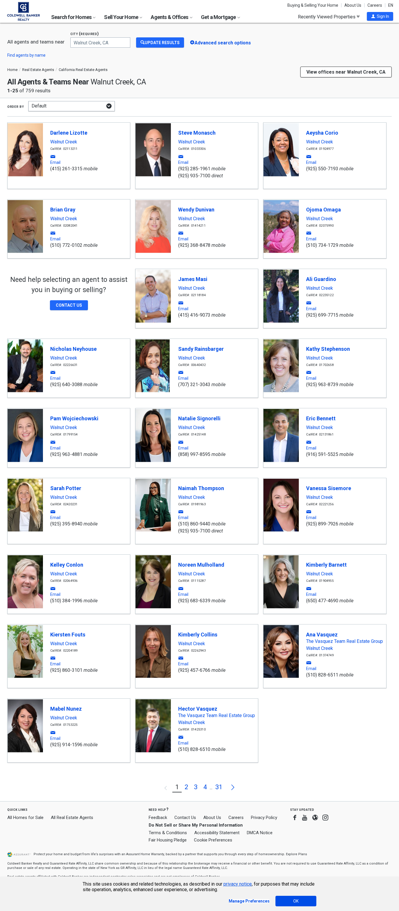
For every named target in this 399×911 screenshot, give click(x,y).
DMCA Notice (260, 832)
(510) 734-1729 (322, 245)
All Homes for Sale (25, 817)
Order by (15, 106)
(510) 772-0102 (66, 245)
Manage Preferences (249, 901)
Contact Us (185, 817)
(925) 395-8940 (66, 524)
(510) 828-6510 (194, 749)
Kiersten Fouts (67, 634)
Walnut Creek (63, 142)
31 (218, 787)
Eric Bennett (321, 418)
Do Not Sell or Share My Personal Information (196, 825)
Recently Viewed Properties (327, 16)
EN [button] (390, 5)
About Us (352, 5)
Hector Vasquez (197, 709)
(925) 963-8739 (322, 384)
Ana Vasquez (322, 634)
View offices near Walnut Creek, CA (346, 72)
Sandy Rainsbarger (201, 349)
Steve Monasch (197, 133)
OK (296, 901)
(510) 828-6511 (322, 675)
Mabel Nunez (66, 709)
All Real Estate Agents (72, 817)
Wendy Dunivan (196, 210)
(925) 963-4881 (66, 454)
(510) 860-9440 (194, 524)
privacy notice (237, 884)
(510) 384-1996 (66, 600)
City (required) (84, 34)
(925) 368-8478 (194, 245)
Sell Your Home (121, 17)
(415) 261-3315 (66, 168)
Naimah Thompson (201, 488)
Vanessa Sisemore (328, 488)
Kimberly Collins (197, 634)
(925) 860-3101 (66, 670)
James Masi (192, 279)
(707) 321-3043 (194, 384)
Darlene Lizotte (68, 133)
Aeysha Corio (322, 133)
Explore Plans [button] (296, 854)
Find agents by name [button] (26, 55)
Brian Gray (62, 210)
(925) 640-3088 (66, 384)
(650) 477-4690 (322, 600)
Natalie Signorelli (199, 418)
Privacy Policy (264, 817)
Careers (374, 5)
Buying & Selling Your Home (312, 5)
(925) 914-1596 (66, 744)
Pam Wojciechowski (74, 418)
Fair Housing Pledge (168, 840)
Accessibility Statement (217, 832)
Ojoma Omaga (323, 210)
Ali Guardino (321, 279)
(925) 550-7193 (322, 168)
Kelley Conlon (66, 565)
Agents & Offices (170, 17)
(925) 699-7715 (322, 315)
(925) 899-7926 (322, 524)
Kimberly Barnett (326, 565)
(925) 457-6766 (194, 670)
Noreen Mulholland (201, 565)
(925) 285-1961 (194, 168)
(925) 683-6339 (194, 600)
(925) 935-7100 (194, 175)
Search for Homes (71, 17)
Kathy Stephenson (328, 349)
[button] (380, 16)
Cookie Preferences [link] (213, 840)
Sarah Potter (65, 488)
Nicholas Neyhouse (73, 349)
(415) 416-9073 (194, 315)
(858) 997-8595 (194, 454)
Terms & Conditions (168, 832)
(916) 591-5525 (322, 454)
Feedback (158, 817)
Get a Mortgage (219, 17)
